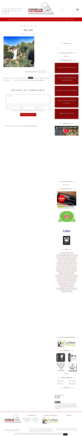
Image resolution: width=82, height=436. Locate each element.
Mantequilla (60, 270)
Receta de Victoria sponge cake (66, 67)
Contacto (72, 19)
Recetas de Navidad (71, 281)
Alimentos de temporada (25, 19)
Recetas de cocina (71, 278)
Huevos (64, 265)
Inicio (9, 19)
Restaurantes (57, 19)
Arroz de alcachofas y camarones (67, 90)
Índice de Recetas (15, 19)
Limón (62, 268)
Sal (70, 283)
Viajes (62, 19)
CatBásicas (73, 258)
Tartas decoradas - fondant (63, 288)
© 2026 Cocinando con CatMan (10, 430)
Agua (71, 255)
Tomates (70, 291)
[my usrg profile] (72, 384)
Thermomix (74, 288)
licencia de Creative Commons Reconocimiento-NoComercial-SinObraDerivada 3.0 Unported (66, 407)
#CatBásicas (35, 19)
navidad (74, 270)
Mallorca (68, 268)
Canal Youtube (49, 19)
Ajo (58, 258)
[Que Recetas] (60, 384)
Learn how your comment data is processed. (28, 125)
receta (59, 278)
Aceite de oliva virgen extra (62, 255)
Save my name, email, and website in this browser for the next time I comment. (29, 110)
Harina (65, 263)
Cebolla (66, 260)
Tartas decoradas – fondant (66, 286)
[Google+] (43, 72)
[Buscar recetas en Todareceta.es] (59, 395)
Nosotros (67, 19)
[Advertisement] (66, 32)
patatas (66, 273)
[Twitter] (41, 72)
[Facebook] (38, 72)
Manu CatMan (30, 25)
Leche (74, 265)
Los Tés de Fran (41, 19)
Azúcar (62, 258)
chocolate (72, 260)
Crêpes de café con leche (66, 113)
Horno (75, 263)
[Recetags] (60, 381)
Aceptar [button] (65, 434)
